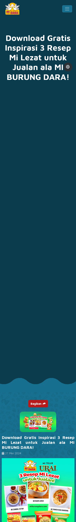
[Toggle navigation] (67, 8)
